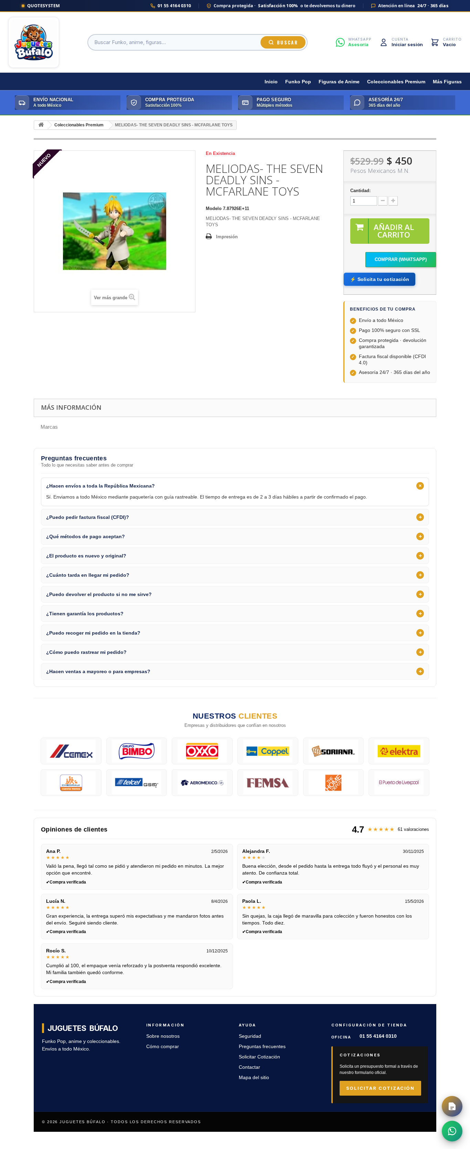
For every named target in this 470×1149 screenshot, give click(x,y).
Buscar (287, 42)
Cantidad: (360, 190)
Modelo (214, 208)
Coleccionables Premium (396, 81)
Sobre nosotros (163, 1036)
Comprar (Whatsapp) (401, 259)
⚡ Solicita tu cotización (379, 279)
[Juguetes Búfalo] (33, 42)
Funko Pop (298, 81)
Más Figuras (447, 81)
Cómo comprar (162, 1046)
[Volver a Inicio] (40, 125)
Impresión (227, 236)
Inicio (271, 81)
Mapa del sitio (254, 1077)
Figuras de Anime (339, 81)
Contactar (249, 1067)
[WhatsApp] (452, 1131)
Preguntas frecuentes (262, 1046)
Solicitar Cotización (259, 1056)
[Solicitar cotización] (452, 1106)
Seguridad (250, 1036)
